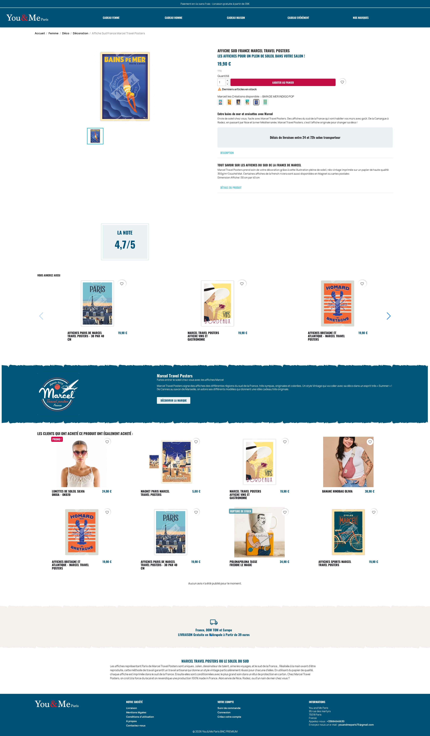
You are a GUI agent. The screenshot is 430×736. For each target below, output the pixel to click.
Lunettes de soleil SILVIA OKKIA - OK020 (68, 493)
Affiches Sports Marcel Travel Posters (334, 563)
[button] (388, 316)
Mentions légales (136, 712)
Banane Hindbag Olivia (337, 491)
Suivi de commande (229, 708)
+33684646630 (336, 721)
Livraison (131, 708)
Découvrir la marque (174, 400)
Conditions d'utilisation (140, 716)
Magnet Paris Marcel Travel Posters (155, 493)
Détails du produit (231, 188)
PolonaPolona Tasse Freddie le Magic (243, 563)
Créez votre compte (229, 716)
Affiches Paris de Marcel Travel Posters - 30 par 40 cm (86, 336)
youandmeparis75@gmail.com (356, 724)
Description (227, 153)
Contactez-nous (135, 725)
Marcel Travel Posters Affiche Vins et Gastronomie (203, 336)
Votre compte (226, 702)
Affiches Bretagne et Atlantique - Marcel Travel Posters (326, 336)
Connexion (224, 712)
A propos (131, 721)
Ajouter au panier (283, 82)
